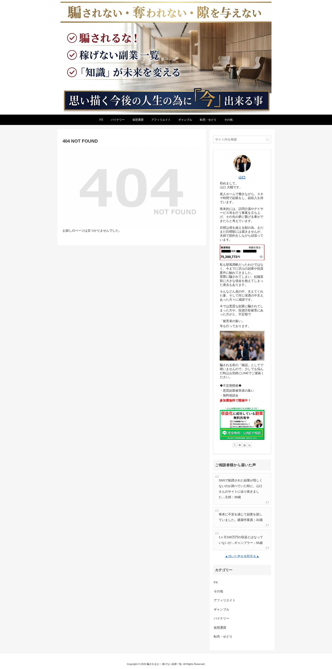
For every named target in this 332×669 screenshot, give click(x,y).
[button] (268, 140)
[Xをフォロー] (234, 445)
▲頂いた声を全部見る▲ (242, 556)
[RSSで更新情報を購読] (249, 445)
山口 (242, 177)
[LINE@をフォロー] (239, 445)
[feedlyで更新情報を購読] (244, 445)
